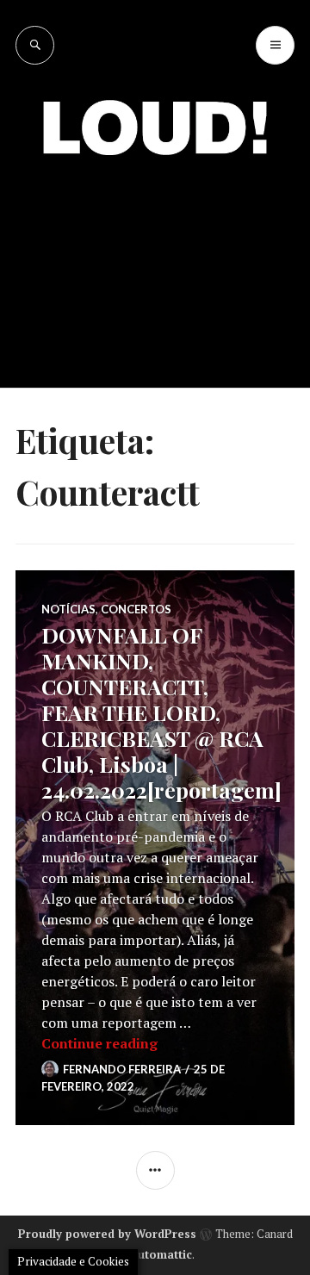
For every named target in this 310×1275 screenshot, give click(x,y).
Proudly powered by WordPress (107, 1233)
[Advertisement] (155, 258)
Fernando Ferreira (122, 1069)
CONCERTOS (136, 609)
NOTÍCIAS (68, 609)
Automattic (161, 1254)
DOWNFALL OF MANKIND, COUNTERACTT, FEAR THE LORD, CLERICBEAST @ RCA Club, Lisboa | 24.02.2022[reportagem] (161, 712)
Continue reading (99, 1043)
